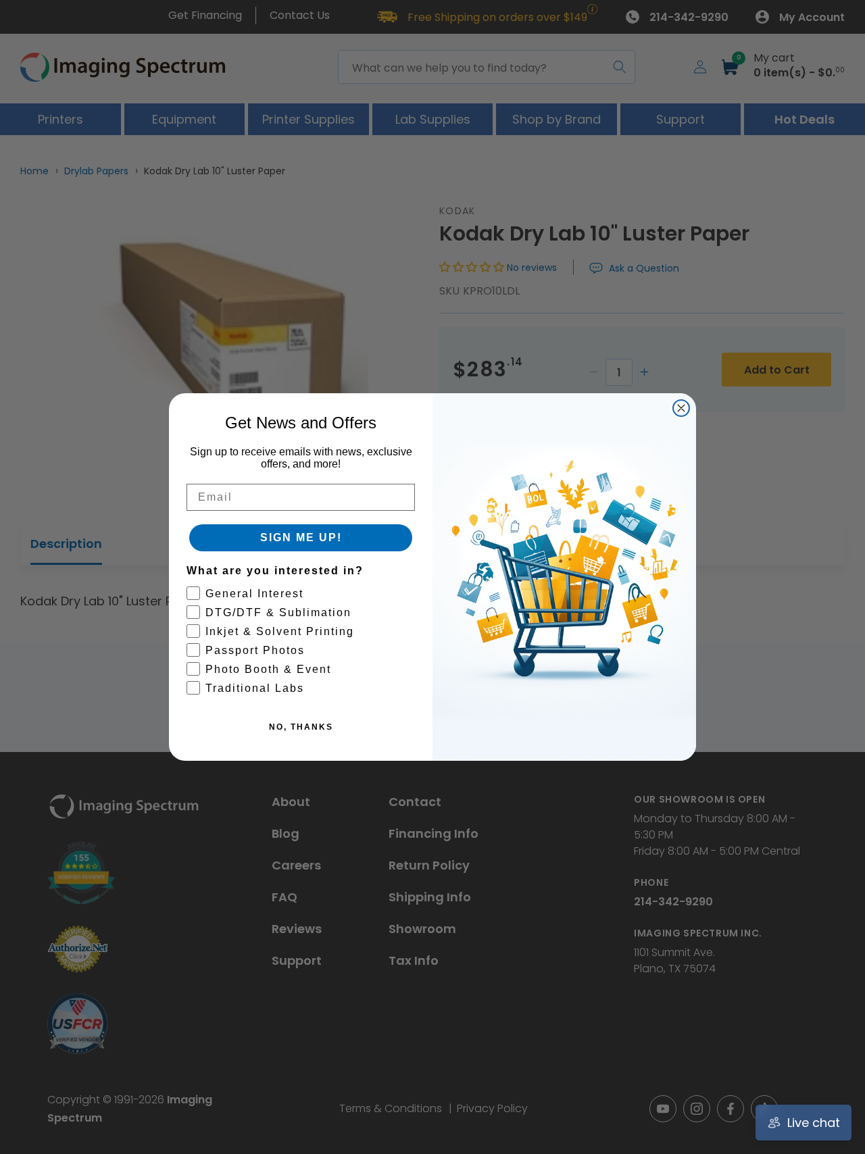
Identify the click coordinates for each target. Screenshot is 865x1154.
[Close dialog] (681, 408)
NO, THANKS (301, 727)
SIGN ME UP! (301, 537)
